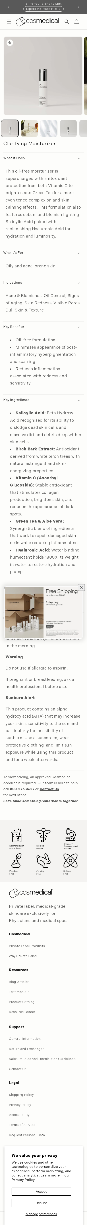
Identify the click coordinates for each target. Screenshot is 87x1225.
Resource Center (22, 1012)
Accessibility (19, 1115)
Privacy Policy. (24, 1180)
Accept (41, 1192)
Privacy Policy (20, 1105)
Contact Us (17, 1069)
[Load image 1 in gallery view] (10, 128)
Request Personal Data (27, 1135)
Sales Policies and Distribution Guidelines (42, 1059)
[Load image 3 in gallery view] (49, 128)
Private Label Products (27, 946)
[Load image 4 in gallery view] (68, 128)
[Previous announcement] (8, 7)
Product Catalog (22, 1002)
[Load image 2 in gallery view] (29, 128)
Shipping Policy (21, 1095)
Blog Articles (19, 982)
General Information (25, 1038)
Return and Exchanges (26, 1049)
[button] (9, 21)
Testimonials (19, 992)
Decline (41, 1203)
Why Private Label (23, 956)
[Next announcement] (79, 7)
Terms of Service (22, 1125)
